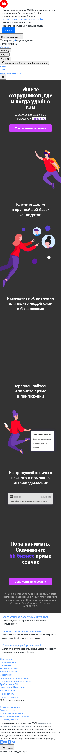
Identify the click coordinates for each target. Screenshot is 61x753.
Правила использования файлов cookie (22, 25)
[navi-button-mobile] (3, 77)
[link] (5, 59)
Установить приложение (30, 128)
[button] (3, 66)
